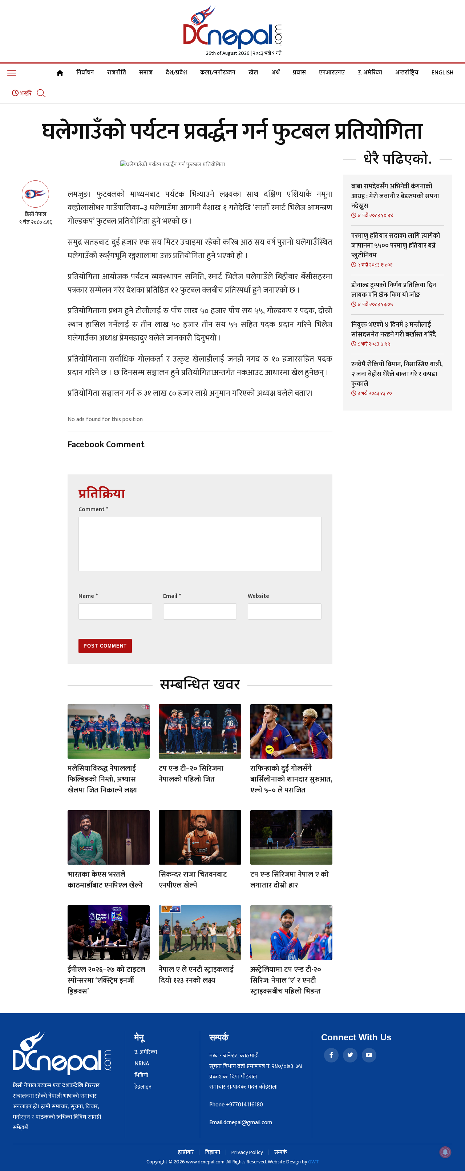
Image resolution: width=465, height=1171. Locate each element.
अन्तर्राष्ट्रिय (406, 73)
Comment (93, 509)
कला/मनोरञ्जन (217, 73)
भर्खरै (25, 93)
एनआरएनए (332, 73)
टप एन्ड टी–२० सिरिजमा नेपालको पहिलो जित (191, 774)
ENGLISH (442, 73)
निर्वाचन (85, 73)
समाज (146, 73)
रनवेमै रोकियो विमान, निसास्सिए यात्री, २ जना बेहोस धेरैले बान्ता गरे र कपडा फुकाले (396, 374)
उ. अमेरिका (370, 73)
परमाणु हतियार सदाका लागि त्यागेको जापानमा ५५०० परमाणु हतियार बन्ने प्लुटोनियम (395, 245)
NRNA (141, 1064)
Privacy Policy (247, 1152)
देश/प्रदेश (176, 73)
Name (88, 596)
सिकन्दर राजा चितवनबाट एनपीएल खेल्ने (193, 879)
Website (258, 596)
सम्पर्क (280, 1152)
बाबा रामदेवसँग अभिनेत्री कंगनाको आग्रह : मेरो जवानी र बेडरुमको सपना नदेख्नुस (395, 196)
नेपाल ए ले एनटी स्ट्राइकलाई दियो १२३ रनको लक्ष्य (196, 975)
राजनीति (116, 73)
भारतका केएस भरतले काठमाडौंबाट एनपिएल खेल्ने (105, 879)
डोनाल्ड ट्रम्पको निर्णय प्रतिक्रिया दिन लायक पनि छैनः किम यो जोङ (393, 290)
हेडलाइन (143, 1087)
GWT (313, 1162)
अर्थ (275, 73)
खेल (253, 73)
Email (172, 596)
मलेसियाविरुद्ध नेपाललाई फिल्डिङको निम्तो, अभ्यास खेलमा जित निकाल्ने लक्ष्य (102, 779)
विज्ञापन (212, 1152)
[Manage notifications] (445, 1152)
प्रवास (299, 73)
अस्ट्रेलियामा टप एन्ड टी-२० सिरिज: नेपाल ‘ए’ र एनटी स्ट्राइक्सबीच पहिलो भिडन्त (285, 980)
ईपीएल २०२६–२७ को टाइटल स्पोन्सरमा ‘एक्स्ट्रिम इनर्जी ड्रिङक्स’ (106, 980)
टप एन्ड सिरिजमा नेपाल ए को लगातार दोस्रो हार (289, 879)
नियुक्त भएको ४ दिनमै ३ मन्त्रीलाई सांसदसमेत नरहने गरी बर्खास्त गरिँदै (393, 329)
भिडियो (141, 1075)
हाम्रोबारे (186, 1152)
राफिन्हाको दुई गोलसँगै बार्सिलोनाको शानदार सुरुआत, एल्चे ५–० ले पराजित (291, 779)
